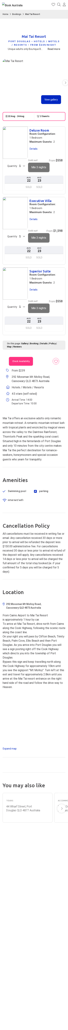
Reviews (17, 346)
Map (9, 346)
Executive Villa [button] (40, 200)
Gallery (24, 343)
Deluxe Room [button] (39, 130)
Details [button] (33, 148)
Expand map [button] (10, 748)
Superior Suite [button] (40, 271)
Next (61, 808)
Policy (52, 343)
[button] (64, 5)
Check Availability (21, 361)
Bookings (16, 14)
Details (43, 343)
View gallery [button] (51, 99)
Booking (34, 343)
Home (5, 14)
